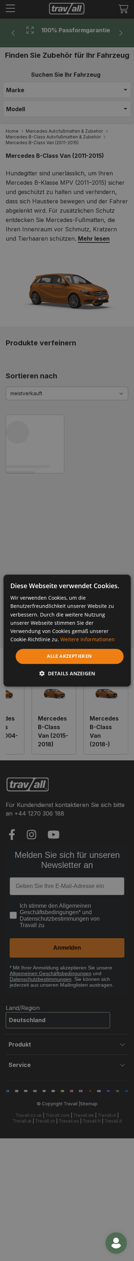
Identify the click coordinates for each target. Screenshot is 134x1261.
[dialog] (66, 630)
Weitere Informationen (87, 639)
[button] (67, 673)
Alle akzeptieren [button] (69, 656)
